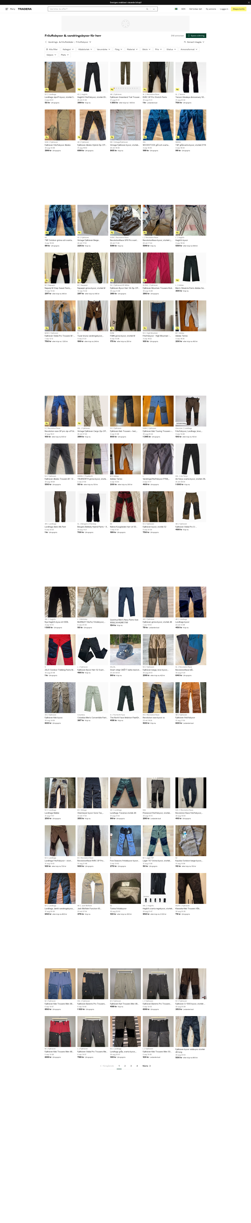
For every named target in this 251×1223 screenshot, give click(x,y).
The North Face (119, 715)
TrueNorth (89, 476)
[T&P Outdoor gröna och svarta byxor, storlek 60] (60, 220)
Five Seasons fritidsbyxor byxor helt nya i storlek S (124, 861)
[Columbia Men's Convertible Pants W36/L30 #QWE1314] (92, 697)
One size (178, 428)
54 (111, 285)
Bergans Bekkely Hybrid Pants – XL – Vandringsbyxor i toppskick (92, 527)
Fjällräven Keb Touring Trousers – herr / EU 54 (157, 431)
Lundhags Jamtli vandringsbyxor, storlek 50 (59, 908)
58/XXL (178, 142)
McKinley (83, 619)
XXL (78, 428)
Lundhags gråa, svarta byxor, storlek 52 (122, 1051)
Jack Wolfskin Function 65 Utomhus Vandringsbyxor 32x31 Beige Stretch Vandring (91, 908)
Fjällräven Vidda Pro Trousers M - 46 (59, 336)
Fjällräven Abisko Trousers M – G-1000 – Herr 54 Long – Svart (59, 479)
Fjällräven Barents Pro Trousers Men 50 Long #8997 (156, 1004)
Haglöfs (84, 94)
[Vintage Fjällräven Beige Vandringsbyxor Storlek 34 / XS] (92, 220)
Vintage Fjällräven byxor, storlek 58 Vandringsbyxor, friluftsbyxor (124, 145)
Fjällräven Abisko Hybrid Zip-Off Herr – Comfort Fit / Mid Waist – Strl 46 (92, 145)
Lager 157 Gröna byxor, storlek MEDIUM (156, 861)
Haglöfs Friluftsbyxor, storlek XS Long (91, 97)
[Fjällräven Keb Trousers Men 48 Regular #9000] (60, 983)
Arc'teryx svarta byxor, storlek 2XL (190, 479)
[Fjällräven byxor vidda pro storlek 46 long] (190, 1031)
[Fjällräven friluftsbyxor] (190, 697)
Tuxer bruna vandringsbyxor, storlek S (89, 336)
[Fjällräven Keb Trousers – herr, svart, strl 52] (125, 411)
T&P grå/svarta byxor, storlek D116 (190, 145)
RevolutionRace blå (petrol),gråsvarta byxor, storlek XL (190, 670)
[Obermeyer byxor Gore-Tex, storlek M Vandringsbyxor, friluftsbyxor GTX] (92, 792)
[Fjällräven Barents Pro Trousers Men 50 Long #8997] (158, 983)
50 (46, 94)
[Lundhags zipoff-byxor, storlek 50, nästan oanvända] (60, 77)
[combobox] (99, 9)
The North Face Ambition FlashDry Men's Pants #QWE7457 (125, 717)
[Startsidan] (25, 9)
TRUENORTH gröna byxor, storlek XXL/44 (92, 479)
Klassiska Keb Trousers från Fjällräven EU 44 (187, 908)
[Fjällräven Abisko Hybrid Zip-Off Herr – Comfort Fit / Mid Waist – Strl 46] (92, 124)
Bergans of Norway (88, 524)
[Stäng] (249, 2)
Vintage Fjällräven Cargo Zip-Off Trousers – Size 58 (91, 431)
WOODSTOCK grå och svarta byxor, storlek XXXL (155, 145)
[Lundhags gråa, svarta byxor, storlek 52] (125, 1031)
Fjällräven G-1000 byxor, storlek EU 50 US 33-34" (190, 1004)
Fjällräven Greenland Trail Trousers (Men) (125, 97)
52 (111, 428)
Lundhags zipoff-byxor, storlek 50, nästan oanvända (60, 97)
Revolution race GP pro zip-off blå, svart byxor (60, 431)
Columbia (81, 715)
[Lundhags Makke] (60, 792)
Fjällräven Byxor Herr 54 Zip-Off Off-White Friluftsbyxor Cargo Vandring (124, 288)
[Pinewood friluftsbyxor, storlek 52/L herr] (158, 792)
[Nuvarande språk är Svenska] (176, 9)
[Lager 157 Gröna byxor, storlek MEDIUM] (158, 840)
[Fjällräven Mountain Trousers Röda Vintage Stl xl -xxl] (158, 268)
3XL (144, 142)
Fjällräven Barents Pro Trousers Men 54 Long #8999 (91, 1004)
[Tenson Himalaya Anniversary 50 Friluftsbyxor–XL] (190, 77)
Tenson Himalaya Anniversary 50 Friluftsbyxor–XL (189, 97)
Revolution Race (153, 94)
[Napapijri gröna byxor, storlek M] (92, 268)
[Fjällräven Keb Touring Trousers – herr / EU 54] (158, 411)
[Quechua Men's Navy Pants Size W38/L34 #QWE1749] (125, 602)
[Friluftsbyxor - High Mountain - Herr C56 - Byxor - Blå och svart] (158, 315)
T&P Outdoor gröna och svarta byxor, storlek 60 (58, 240)
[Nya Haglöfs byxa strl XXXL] (60, 602)
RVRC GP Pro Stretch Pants (155, 97)
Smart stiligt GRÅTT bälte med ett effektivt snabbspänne (125, 670)
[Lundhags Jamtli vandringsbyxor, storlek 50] (60, 888)
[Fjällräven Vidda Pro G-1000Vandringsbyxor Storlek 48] (190, 506)
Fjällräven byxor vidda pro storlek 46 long (190, 1050)
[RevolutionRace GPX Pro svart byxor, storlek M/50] (125, 220)
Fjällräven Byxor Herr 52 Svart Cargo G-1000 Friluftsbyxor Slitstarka (90, 670)
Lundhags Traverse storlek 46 (123, 813)
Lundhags (52, 94)
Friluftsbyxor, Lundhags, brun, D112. (188, 431)
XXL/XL (113, 667)
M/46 (47, 333)
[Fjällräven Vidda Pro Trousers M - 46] (60, 315)
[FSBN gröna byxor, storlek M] (125, 315)
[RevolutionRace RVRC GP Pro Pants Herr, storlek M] (92, 840)
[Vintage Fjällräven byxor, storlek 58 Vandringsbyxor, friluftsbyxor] (125, 124)
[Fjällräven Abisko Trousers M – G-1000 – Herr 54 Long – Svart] (60, 459)
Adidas (181, 285)
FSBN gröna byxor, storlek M (122, 336)
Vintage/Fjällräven (121, 142)
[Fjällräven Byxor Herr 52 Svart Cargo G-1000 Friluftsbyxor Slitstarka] (92, 649)
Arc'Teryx (184, 476)
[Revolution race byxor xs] (158, 697)
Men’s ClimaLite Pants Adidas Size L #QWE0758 (190, 288)
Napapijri (51, 285)
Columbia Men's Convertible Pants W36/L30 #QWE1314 (92, 717)
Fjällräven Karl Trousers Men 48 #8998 (124, 1004)
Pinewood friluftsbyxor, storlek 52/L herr (156, 813)
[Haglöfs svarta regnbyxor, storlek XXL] (158, 888)
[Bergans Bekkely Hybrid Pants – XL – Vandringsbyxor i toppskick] (92, 506)
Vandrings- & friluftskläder (60, 42)
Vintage (84, 810)
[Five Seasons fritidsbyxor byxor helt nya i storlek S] (125, 840)
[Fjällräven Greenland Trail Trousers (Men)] (125, 77)
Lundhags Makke (52, 813)
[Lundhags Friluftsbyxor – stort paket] (60, 840)
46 (78, 142)
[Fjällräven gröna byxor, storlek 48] (158, 602)
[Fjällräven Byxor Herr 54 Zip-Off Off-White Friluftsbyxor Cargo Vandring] (125, 268)
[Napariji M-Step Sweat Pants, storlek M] (60, 268)
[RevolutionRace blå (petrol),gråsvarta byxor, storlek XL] (190, 649)
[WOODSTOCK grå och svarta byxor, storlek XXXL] (158, 124)
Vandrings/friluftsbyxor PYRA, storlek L (156, 479)
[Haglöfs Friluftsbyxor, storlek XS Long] (92, 77)
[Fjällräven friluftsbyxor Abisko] (60, 124)
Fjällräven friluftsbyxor (185, 717)
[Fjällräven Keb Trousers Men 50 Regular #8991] (158, 1031)
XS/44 (177, 906)
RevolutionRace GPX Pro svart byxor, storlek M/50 (123, 240)
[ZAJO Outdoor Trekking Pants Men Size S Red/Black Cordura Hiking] (60, 649)
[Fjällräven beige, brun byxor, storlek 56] (158, 649)
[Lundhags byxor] (190, 602)
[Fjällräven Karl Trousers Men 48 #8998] (125, 983)
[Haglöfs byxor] (190, 220)
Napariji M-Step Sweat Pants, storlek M (57, 288)
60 (46, 237)
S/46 (46, 142)
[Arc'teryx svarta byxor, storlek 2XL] (190, 459)
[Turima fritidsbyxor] (125, 888)
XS (78, 94)
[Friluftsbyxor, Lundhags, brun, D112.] (190, 411)
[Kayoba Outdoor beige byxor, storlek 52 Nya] (190, 840)
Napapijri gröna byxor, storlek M (91, 288)
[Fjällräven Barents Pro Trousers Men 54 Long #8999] (92, 983)
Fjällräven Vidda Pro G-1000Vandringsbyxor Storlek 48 (189, 527)
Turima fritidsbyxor (118, 908)
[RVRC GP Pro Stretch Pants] (158, 77)
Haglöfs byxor (181, 240)
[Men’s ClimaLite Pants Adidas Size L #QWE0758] (190, 268)
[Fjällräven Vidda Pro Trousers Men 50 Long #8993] (92, 1031)
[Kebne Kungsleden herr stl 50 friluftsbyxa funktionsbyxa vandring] (125, 506)
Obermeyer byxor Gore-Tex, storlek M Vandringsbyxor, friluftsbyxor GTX (89, 813)
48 (111, 94)
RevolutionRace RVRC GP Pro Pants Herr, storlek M (90, 861)
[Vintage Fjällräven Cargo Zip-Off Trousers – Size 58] (92, 411)
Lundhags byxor (182, 622)
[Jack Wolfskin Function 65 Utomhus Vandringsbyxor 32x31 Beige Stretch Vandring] (92, 888)
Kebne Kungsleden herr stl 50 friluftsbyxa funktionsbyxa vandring (123, 527)
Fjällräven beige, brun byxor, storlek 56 (155, 670)
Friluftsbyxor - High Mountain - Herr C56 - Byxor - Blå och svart (157, 336)
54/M (145, 428)
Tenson (182, 94)
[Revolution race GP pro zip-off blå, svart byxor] (60, 411)
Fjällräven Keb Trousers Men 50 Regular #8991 (156, 1051)
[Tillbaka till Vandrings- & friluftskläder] (46, 42)
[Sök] (147, 9)
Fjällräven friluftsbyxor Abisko (58, 145)
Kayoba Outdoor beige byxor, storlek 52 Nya (188, 861)
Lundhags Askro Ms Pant (55, 527)
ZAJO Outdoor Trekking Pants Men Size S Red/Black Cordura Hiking (60, 670)
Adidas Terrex (181, 336)
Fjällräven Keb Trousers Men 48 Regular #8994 (58, 1051)
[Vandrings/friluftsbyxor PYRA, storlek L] (158, 459)
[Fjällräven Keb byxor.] (60, 697)
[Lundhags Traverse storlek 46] (125, 792)
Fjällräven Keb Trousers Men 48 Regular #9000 (58, 1004)
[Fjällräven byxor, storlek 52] (158, 506)
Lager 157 (150, 858)
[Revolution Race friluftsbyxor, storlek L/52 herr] (190, 792)
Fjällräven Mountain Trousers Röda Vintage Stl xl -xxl (158, 288)
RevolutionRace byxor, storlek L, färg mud (157, 240)
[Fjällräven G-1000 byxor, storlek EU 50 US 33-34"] (190, 983)
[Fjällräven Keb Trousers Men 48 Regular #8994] (60, 1031)
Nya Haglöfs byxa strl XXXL (57, 622)
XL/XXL (145, 285)
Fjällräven (118, 94)
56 (144, 333)
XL (144, 94)
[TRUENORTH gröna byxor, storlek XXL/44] (92, 459)
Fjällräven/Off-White (121, 285)
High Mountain (152, 333)
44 (46, 715)
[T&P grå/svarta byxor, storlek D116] (190, 124)
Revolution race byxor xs (154, 717)
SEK (183, 9)
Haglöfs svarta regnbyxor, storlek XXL (157, 908)
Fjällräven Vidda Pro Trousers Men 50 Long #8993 (92, 1051)
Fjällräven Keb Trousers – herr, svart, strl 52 (123, 431)
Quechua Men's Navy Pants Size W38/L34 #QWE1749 (124, 621)
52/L (144, 810)
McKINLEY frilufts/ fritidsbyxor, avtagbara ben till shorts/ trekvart (92, 622)
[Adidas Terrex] (190, 315)
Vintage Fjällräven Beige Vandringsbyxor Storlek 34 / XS (91, 240)
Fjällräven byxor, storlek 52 (154, 527)
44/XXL (80, 476)
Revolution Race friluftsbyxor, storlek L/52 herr (188, 813)
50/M (112, 237)
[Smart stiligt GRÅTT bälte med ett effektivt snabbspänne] (125, 649)
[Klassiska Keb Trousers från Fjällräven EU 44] (190, 888)
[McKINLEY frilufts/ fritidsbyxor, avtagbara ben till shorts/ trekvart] (92, 602)
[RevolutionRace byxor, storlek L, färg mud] (158, 220)
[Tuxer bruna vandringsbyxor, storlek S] (92, 315)
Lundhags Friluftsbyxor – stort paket (58, 861)
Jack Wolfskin (86, 906)
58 (111, 142)
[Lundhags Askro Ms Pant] (60, 506)
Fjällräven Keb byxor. (54, 717)
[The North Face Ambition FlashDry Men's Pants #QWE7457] (125, 697)
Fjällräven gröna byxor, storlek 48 (157, 622)
